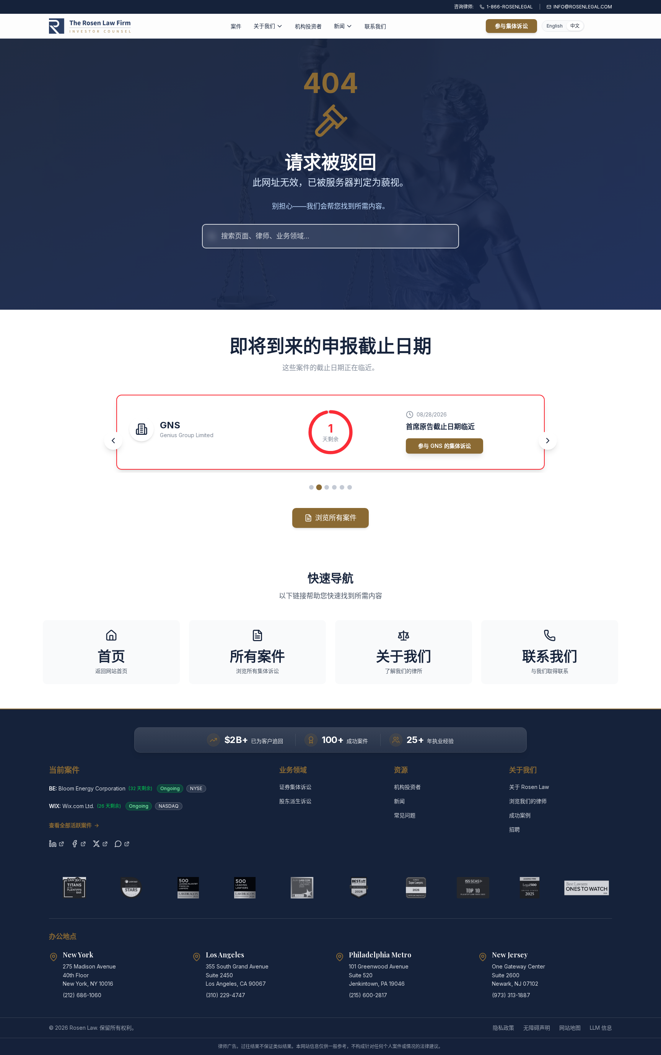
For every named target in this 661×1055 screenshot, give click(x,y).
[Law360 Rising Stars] (131, 887)
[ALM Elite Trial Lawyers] (302, 887)
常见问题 (404, 815)
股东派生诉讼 (295, 801)
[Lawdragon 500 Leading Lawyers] (245, 887)
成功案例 (520, 815)
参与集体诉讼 (511, 26)
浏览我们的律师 (528, 801)
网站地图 (570, 1027)
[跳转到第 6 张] (349, 487)
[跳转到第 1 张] (311, 487)
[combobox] (330, 236)
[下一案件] (548, 440)
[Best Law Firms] (359, 887)
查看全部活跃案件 (74, 825)
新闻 (339, 26)
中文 (575, 26)
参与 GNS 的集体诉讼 (444, 446)
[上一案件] (113, 440)
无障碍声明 (536, 1027)
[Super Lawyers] (416, 887)
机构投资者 (308, 26)
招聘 (514, 829)
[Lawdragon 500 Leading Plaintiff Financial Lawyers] (188, 887)
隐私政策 (503, 1027)
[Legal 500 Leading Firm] (529, 887)
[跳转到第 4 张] (334, 487)
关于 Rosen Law (529, 787)
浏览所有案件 (336, 518)
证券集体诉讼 (295, 787)
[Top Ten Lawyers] (473, 887)
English (555, 26)
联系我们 (375, 26)
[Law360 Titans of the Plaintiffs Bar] (74, 887)
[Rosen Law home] (90, 26)
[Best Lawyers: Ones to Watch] (586, 887)
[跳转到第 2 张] (319, 487)
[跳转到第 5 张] (342, 487)
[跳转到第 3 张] (326, 487)
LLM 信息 (601, 1027)
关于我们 (264, 26)
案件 (236, 26)
